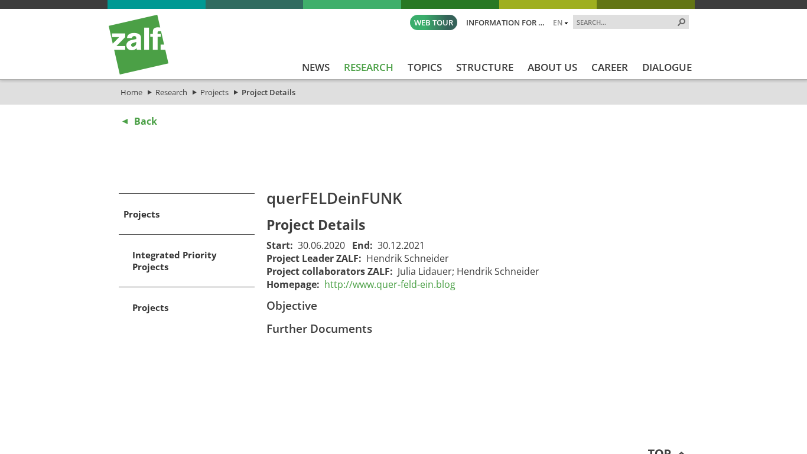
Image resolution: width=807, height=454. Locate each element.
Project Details (268, 92)
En (557, 22)
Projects (214, 92)
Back (145, 121)
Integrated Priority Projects (174, 261)
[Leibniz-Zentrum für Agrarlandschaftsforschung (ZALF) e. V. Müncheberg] (138, 71)
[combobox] (626, 22)
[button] (681, 21)
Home (131, 92)
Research (171, 92)
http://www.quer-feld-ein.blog (389, 284)
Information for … (505, 22)
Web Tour (433, 22)
